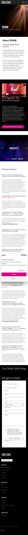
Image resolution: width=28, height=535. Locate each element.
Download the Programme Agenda (13, 126)
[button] (2, 148)
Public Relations (5, 470)
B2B (2, 485)
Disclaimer (3, 526)
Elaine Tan (12, 197)
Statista (20, 330)
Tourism (3, 492)
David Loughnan (6, 285)
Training (3, 477)
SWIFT (5, 350)
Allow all (14, 274)
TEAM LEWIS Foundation (7, 505)
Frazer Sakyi (16, 328)
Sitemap (16, 526)
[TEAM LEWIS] (6, 2)
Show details (21, 270)
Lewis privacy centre (10, 526)
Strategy (3, 475)
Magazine (3, 515)
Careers (3, 507)
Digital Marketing (5, 467)
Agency (3, 500)
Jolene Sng (5, 197)
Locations (3, 502)
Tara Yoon (11, 213)
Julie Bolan (20, 347)
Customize (13, 278)
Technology (4, 490)
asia (4, 530)
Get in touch (6, 460)
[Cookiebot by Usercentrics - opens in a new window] (21, 255)
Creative (3, 472)
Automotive (4, 487)
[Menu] (22, 2)
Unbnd (5, 287)
